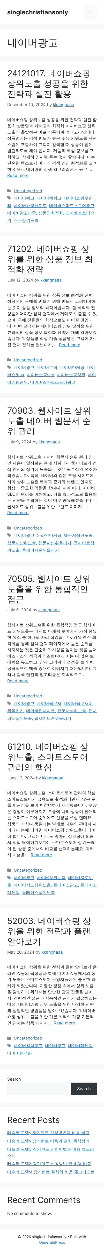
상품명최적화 (50, 212)
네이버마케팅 (72, 367)
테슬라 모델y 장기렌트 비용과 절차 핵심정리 (48, 1141)
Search (14, 1079)
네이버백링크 (49, 198)
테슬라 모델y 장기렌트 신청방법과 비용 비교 (48, 1132)
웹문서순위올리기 (54, 542)
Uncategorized (28, 190)
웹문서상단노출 (78, 535)
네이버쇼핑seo (40, 374)
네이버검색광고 (28, 1045)
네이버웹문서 (49, 703)
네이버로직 (47, 367)
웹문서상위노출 (21, 542)
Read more (18, 175)
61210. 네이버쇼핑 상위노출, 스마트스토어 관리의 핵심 (48, 756)
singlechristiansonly (37, 12)
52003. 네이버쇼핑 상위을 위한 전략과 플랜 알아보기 (49, 931)
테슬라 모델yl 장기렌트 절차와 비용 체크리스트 (51, 1171)
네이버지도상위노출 (32, 885)
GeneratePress (52, 1242)
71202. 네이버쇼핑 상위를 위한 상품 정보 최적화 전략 (50, 259)
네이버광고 (24, 198)
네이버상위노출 (51, 877)
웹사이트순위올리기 (52, 718)
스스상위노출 (26, 220)
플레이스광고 (65, 885)
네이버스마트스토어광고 (71, 205)
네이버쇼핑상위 (71, 374)
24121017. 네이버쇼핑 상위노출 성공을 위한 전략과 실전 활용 (48, 83)
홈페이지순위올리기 (40, 550)
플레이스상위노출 (38, 892)
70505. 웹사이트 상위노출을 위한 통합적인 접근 (48, 589)
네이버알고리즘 (21, 212)
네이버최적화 (19, 1053)
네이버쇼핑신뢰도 (30, 205)
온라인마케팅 (49, 535)
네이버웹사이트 (40, 710)
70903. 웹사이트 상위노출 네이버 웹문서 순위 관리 (49, 420)
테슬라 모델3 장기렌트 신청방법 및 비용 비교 (49, 1163)
